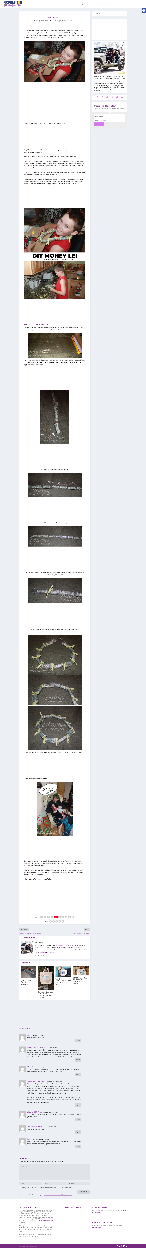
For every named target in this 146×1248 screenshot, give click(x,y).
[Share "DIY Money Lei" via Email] (69, 917)
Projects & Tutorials (86, 4)
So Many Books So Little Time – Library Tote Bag (45, 994)
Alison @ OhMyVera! (34, 1112)
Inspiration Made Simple (30, 1246)
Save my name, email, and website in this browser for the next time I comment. (46, 1188)
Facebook (43, 952)
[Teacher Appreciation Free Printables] (63, 971)
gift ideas (62, 21)
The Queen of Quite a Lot (36, 1081)
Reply (78, 1041)
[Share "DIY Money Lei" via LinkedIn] (59, 917)
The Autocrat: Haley (34, 1127)
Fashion (74, 4)
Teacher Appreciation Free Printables (63, 980)
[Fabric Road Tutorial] (28, 972)
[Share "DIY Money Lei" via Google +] (48, 917)
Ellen (29, 1035)
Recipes (120, 4)
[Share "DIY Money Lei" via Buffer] (62, 917)
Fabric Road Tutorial (26, 981)
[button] (144, 10)
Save (56, 917)
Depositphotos (96, 1227)
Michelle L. (31, 1067)
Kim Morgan (44, 21)
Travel (128, 4)
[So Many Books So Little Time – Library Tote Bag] (46, 978)
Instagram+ (52, 952)
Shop (140, 4)
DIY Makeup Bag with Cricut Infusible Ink (80, 979)
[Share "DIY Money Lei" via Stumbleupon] (66, 917)
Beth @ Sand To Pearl (35, 1048)
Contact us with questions (45, 1220)
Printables (110, 4)
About (134, 4)
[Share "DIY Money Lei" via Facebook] (41, 917)
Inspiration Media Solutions (65, 945)
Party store (31, 1139)
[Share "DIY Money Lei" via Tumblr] (52, 917)
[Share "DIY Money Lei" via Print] (73, 917)
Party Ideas (101, 4)
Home (68, 4)
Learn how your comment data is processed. (58, 1195)
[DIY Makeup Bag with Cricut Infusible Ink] (81, 970)
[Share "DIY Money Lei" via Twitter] (45, 917)
